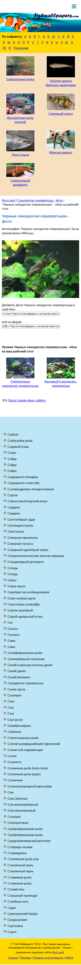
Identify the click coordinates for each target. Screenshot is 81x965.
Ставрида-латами (20, 847)
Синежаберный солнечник (26, 659)
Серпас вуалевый (20, 610)
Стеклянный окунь (20, 865)
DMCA (69, 957)
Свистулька (16, 531)
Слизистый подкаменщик (25, 750)
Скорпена (14, 731)
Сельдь (13, 568)
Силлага (13, 634)
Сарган (13, 495)
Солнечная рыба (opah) (24, 774)
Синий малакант (19, 677)
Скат (11, 707)
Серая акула (16, 586)
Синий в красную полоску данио (30, 665)
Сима (11, 640)
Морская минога (60, 152)
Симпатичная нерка (20, 79)
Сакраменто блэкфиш (23, 477)
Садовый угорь (18, 446)
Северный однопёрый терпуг (28, 550)
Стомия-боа (16, 889)
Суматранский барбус (23, 913)
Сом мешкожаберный (23, 804)
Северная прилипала (23, 537)
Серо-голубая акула (22, 598)
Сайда (12, 458)
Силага (13, 628)
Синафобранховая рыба (25, 653)
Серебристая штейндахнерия (28, 592)
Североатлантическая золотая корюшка (36, 556)
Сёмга (12, 580)
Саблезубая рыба (20, 440)
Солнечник (15, 780)
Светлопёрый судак (21, 519)
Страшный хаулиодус (23, 895)
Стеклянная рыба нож (23, 859)
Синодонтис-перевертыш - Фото (40, 200)
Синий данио (17, 671)
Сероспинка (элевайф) (24, 604)
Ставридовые (17, 853)
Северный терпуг (61, 113)
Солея (12, 756)
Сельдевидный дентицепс (26, 561)
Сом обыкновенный (21, 810)
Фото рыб (8, 200)
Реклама (25, 957)
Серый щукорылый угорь (25, 616)
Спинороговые (18, 822)
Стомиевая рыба (19, 877)
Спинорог (14, 816)
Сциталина (15, 926)
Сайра (12, 470)
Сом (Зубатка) (17, 798)
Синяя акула (16, 689)
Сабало (13, 434)
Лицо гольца (20, 154)
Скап (11, 701)
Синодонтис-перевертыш (25, 683)
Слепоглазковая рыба (23, 738)
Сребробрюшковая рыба (25, 829)
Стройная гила (18, 901)
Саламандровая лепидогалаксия (31, 489)
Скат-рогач (15, 719)
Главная (13, 957)
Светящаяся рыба (20, 525)
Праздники (20, 48)
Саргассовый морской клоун (27, 501)
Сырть (12, 932)
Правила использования (48, 957)
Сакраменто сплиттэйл (24, 483)
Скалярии (14, 695)
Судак (12, 907)
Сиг (10, 622)
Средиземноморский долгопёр (29, 841)
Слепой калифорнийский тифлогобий (34, 744)
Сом (11, 792)
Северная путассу (20, 543)
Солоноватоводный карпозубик (30, 786)
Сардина (14, 507)
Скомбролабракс (19, 725)
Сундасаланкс (18, 919)
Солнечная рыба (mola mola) (28, 768)
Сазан (12, 452)
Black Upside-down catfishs (27, 400)
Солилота (14, 762)
